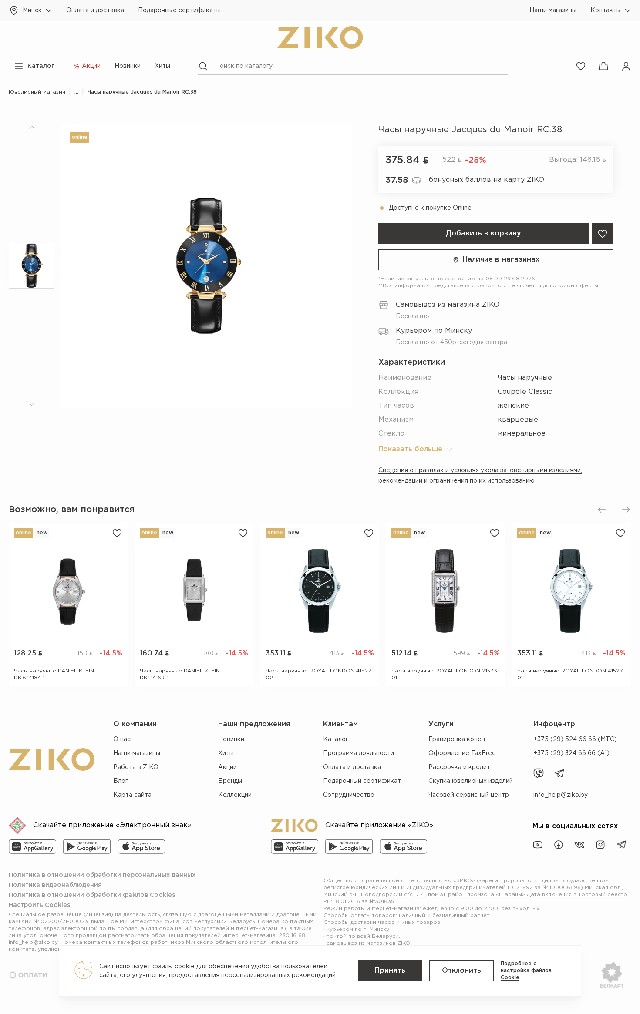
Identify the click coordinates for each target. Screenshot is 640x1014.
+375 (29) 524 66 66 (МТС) (575, 739)
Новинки (128, 66)
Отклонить (461, 970)
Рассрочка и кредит (459, 767)
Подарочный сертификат (362, 781)
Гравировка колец (456, 739)
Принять (390, 970)
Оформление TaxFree (462, 753)
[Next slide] (626, 509)
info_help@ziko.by (560, 795)
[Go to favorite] (581, 66)
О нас (122, 739)
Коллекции (235, 795)
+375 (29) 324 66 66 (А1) (571, 753)
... (76, 92)
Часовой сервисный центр (468, 795)
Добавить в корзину (483, 233)
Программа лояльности (358, 753)
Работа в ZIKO (135, 767)
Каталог (335, 739)
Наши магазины (552, 10)
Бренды (230, 781)
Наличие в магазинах (501, 259)
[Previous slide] (601, 509)
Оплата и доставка (95, 10)
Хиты (162, 66)
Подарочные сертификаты (179, 10)
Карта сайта (132, 795)
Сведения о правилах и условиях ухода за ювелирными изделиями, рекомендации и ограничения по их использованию (480, 475)
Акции (227, 767)
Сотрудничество (348, 795)
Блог (120, 781)
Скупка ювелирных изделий (470, 781)
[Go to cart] (603, 66)
